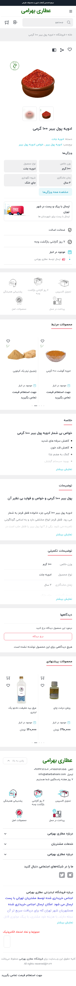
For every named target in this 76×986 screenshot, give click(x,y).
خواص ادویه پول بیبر (31, 144)
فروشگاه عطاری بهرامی (31, 959)
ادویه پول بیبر (53, 144)
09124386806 (41, 769)
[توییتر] (62, 875)
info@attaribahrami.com (52, 774)
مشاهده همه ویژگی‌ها (55, 192)
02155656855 (58, 769)
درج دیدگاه (38, 636)
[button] (43, 405)
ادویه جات (58, 139)
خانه (70, 35)
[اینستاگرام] (70, 875)
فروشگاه (60, 35)
